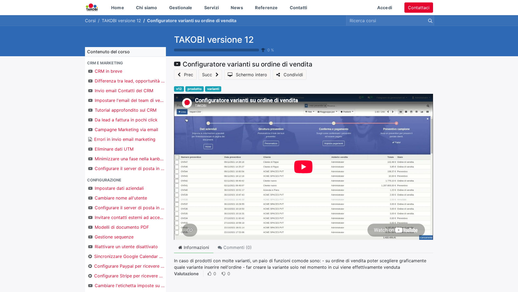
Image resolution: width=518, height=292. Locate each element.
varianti (213, 89)
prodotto (195, 89)
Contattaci (419, 7)
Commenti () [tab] (237, 247)
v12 (179, 89)
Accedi (384, 7)
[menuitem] (117, 7)
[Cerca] (429, 20)
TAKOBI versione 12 (214, 39)
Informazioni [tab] (195, 247)
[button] (125, 63)
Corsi (90, 20)
